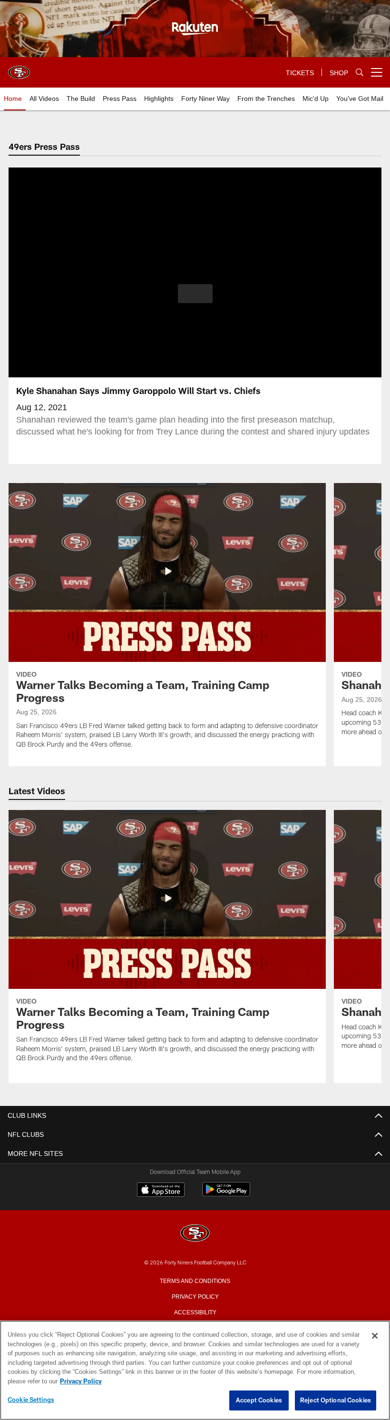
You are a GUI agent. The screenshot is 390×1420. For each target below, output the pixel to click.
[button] (195, 293)
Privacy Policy (195, 1295)
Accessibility (195, 1311)
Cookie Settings (31, 1400)
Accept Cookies (259, 1400)
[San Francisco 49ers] (195, 1233)
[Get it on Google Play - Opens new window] (226, 1194)
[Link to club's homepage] (19, 68)
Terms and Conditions (195, 1280)
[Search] (359, 72)
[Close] (374, 1336)
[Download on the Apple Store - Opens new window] (161, 1191)
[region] (195, 1370)
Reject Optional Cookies (335, 1400)
